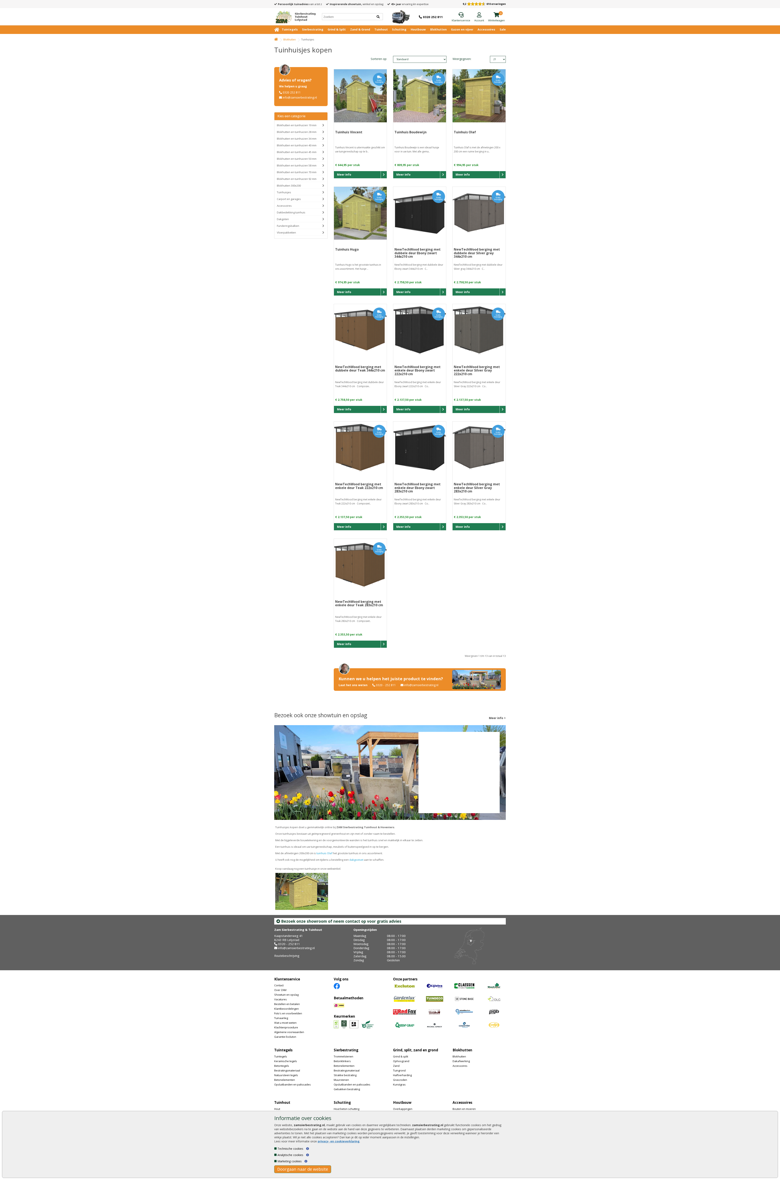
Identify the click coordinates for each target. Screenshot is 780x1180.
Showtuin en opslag (286, 994)
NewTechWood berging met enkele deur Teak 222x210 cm (359, 486)
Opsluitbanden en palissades (292, 1084)
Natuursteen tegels (286, 1075)
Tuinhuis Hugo (347, 249)
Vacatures (280, 999)
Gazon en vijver (462, 29)
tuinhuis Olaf (324, 853)
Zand (396, 1066)
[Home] (276, 39)
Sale (503, 29)
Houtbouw (418, 29)
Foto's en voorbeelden (288, 1013)
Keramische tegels (285, 1061)
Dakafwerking (461, 1061)
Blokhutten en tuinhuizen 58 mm (296, 165)
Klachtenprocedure (286, 1027)
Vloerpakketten (286, 232)
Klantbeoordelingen (286, 1008)
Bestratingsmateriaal (287, 1070)
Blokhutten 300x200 (289, 185)
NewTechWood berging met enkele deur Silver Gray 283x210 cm (477, 487)
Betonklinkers (342, 1061)
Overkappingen (402, 1109)
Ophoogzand (401, 1061)
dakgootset (356, 860)
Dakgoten (283, 219)
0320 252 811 (292, 92)
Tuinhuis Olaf (465, 132)
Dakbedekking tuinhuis (291, 212)
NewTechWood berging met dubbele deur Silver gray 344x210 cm (477, 253)
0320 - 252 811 (386, 685)
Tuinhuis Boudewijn (410, 132)
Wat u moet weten (285, 1023)
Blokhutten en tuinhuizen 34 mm (296, 138)
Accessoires (486, 29)
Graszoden (400, 1080)
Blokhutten (438, 29)
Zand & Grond (360, 29)
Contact (279, 985)
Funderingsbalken (288, 226)
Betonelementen (284, 1080)
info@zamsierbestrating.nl (300, 97)
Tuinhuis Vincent (348, 132)
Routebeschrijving (286, 956)
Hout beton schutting (346, 1109)
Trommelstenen (343, 1056)
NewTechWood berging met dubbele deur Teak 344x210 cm (360, 369)
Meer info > (497, 718)
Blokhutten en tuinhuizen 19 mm (296, 125)
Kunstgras (399, 1084)
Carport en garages (289, 199)
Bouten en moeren (464, 1109)
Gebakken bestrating (347, 1089)
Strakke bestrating (345, 1075)
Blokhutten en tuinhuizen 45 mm (296, 152)
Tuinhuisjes (284, 192)
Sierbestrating (312, 29)
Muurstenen (341, 1080)
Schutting (399, 29)
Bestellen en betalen (287, 1004)
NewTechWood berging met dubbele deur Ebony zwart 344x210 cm (417, 253)
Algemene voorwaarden (289, 1032)
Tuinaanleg (281, 1018)
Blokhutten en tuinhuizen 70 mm (296, 172)
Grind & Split (337, 29)
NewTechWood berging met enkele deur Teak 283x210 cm (359, 603)
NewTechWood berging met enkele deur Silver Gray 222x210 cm (477, 370)
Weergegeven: (459, 59)
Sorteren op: (379, 59)
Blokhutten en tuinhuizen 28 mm (296, 132)
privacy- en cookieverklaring (339, 1141)
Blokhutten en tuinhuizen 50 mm (296, 159)
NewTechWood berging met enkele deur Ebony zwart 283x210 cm (417, 487)
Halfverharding (402, 1075)
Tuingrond (399, 1070)
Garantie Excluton (285, 1037)
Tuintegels (290, 29)
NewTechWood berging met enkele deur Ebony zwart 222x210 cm (417, 370)
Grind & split (400, 1056)
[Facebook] (337, 986)
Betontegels (281, 1066)
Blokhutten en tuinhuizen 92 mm (296, 179)
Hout (277, 1109)
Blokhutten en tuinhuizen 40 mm (296, 145)
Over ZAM (280, 990)
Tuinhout (381, 29)
